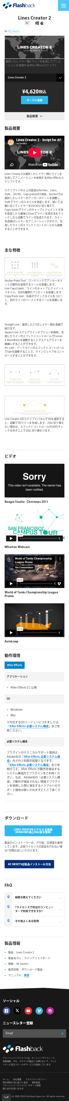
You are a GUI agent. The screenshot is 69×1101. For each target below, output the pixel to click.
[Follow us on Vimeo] (39, 1011)
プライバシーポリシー (35, 1079)
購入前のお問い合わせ (13, 1088)
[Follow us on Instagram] (50, 1011)
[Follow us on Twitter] (17, 1011)
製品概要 (32, 116)
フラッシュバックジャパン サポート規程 (22, 1085)
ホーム (6, 1079)
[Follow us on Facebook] (6, 1011)
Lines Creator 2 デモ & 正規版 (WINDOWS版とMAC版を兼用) (33, 831)
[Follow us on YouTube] (28, 1011)
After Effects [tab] (14, 665)
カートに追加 (35, 100)
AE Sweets (14, 31)
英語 (26, 975)
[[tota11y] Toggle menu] (6, 1097)
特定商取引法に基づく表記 (15, 1082)
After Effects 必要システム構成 (29, 726)
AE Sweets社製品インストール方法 (29, 864)
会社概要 (17, 1079)
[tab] (34, 897)
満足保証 (36, 1082)
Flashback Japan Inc (35, 1096)
